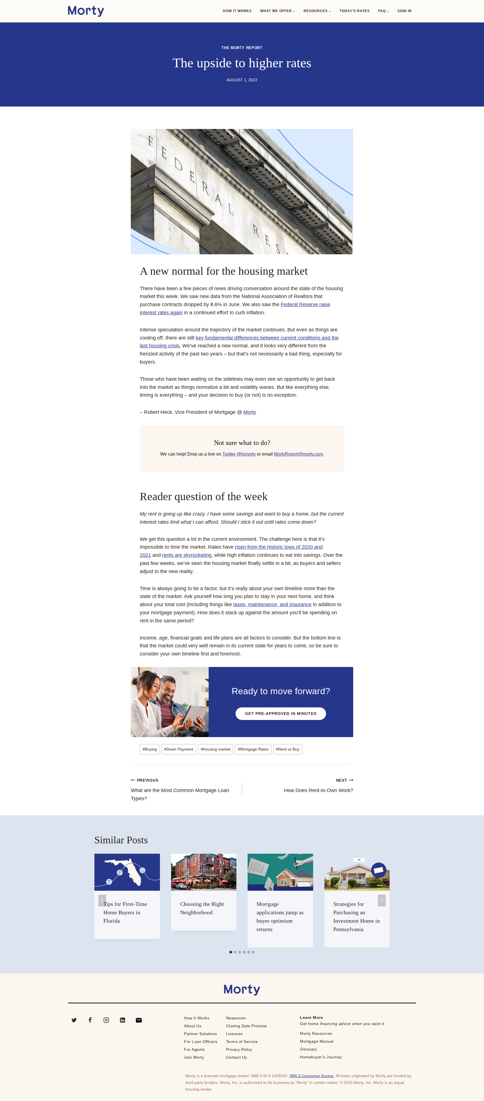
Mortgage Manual (317, 1041)
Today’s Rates (354, 11)
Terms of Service (242, 1041)
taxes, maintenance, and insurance (272, 604)
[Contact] (139, 1020)
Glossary (308, 1049)
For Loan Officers (201, 1041)
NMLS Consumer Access (312, 1076)
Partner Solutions (200, 1033)
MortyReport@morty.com (298, 454)
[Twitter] (74, 1020)
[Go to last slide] (102, 900)
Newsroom (236, 1018)
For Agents (194, 1049)
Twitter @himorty (239, 454)
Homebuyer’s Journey (321, 1057)
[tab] (230, 952)
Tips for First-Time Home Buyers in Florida (125, 912)
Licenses (234, 1033)
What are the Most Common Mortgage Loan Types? (180, 790)
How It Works (196, 1018)
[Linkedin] (122, 1020)
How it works (237, 11)
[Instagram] (106, 1020)
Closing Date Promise (246, 1026)
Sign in (404, 11)
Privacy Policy (239, 1049)
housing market (216, 749)
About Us (192, 1026)
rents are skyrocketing (186, 555)
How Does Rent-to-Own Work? (318, 785)
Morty (249, 412)
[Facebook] (90, 1020)
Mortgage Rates (253, 749)
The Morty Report (242, 48)
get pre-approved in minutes (281, 713)
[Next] (382, 900)
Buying (150, 749)
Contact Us (236, 1057)
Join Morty (194, 1057)
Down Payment (178, 749)
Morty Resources (316, 1033)
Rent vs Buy (287, 749)
